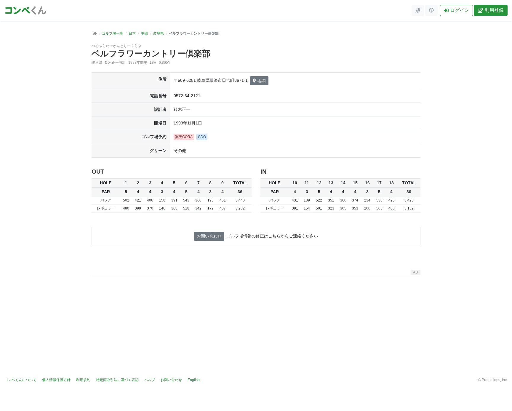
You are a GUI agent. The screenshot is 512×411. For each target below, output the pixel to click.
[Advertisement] (256, 319)
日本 (132, 33)
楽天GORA (184, 137)
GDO (202, 137)
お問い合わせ (209, 236)
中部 (144, 33)
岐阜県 (158, 33)
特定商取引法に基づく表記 (117, 380)
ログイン (459, 10)
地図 (261, 80)
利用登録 (494, 10)
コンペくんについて (20, 380)
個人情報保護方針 (56, 380)
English (194, 380)
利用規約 (83, 380)
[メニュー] (418, 10)
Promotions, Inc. (495, 380)
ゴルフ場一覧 (112, 33)
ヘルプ (149, 380)
